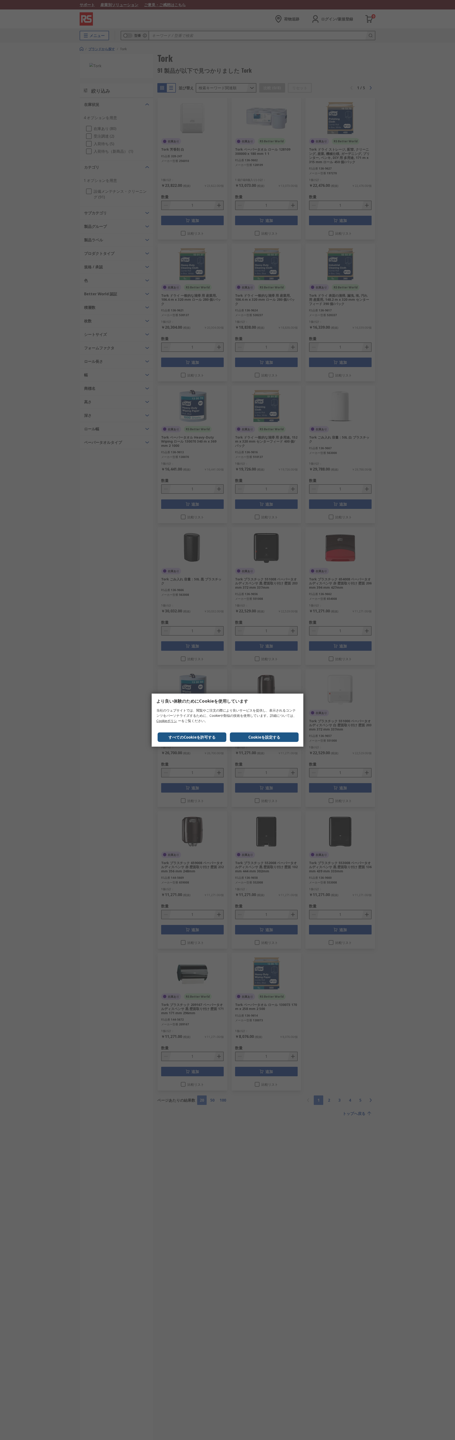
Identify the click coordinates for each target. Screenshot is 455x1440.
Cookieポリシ (166, 720)
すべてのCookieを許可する (192, 737)
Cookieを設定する (264, 737)
